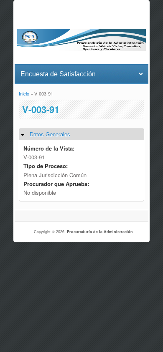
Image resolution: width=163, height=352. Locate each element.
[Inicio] (81, 49)
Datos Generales (50, 134)
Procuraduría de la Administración (100, 231)
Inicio (24, 93)
